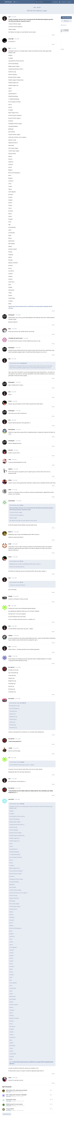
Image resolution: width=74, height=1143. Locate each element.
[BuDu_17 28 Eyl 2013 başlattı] (3, 1091)
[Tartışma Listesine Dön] (2, 2)
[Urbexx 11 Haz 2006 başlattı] (3, 1109)
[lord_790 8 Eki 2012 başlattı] (3, 1095)
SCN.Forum (8, 2)
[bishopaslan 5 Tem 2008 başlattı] (3, 1105)
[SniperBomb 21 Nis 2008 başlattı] (3, 1100)
